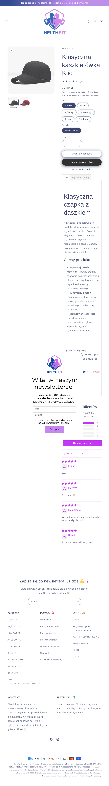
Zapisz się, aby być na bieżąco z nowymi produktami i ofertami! (55, 421)
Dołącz (54, 429)
